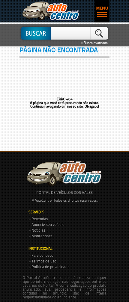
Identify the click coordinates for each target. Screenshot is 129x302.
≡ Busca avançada (95, 43)
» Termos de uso (42, 261)
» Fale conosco (40, 255)
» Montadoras (40, 235)
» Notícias (36, 230)
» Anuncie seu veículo (46, 224)
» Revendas (38, 218)
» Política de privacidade (49, 266)
